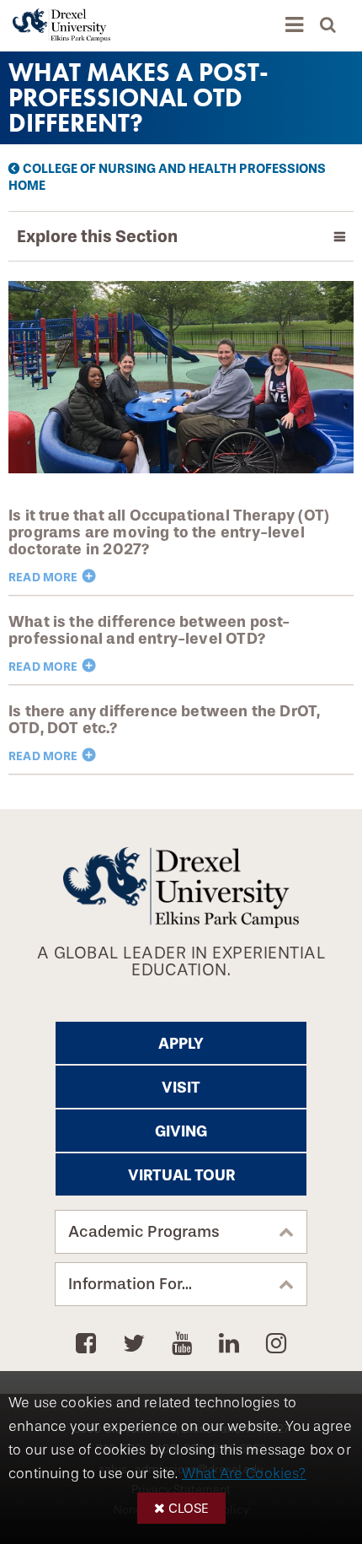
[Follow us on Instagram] (276, 1344)
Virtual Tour (181, 1175)
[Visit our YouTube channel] (185, 1344)
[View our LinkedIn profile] (232, 1344)
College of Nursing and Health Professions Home (167, 177)
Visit (181, 1087)
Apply (181, 1043)
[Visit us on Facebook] (89, 1344)
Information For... (130, 1284)
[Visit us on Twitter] (137, 1344)
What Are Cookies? (244, 1474)
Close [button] (188, 1508)
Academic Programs (144, 1232)
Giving (181, 1131)
